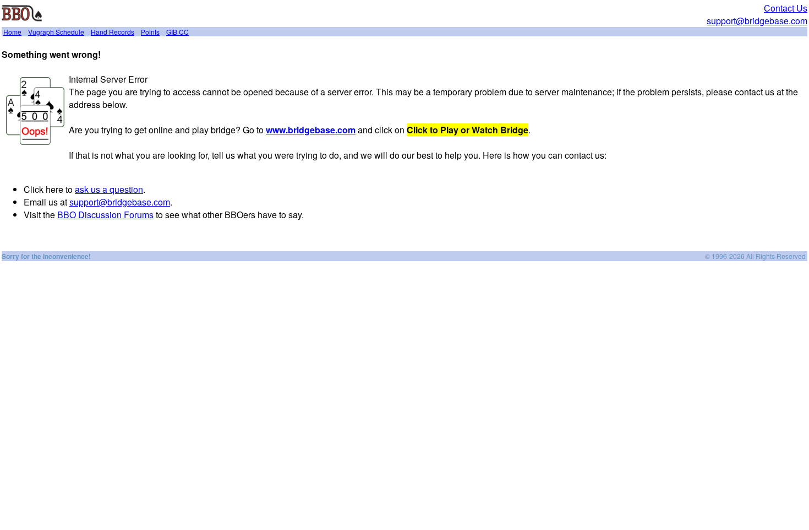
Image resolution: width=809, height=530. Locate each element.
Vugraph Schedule (56, 31)
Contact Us (785, 8)
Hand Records (112, 31)
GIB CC (177, 31)
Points (150, 31)
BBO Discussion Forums (105, 214)
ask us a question (109, 189)
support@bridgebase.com (757, 20)
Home (12, 31)
